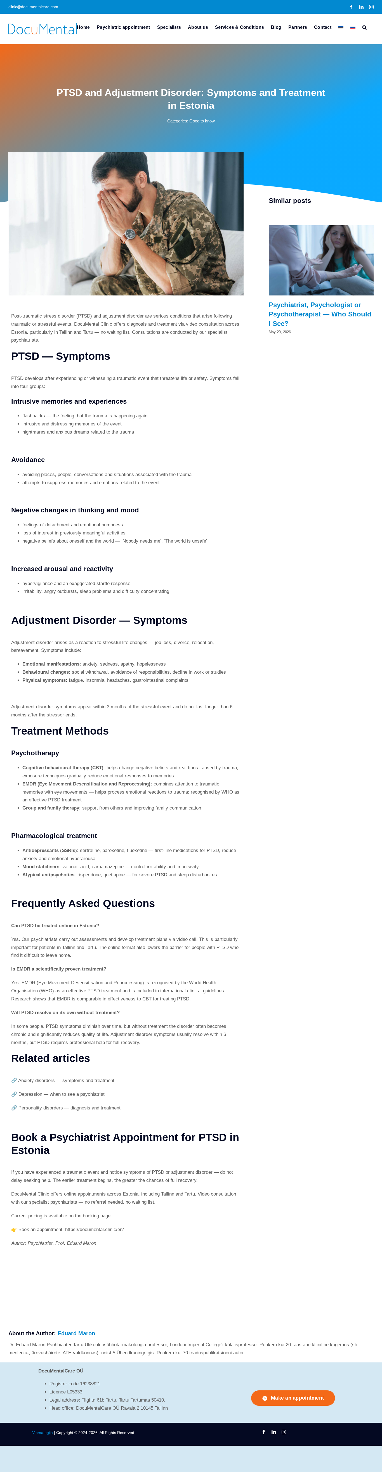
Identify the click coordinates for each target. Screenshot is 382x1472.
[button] (364, 27)
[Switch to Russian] (352, 27)
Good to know (202, 121)
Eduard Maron (76, 1333)
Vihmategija (42, 1432)
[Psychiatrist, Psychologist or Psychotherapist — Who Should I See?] (321, 228)
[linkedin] (274, 1432)
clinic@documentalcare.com (33, 6)
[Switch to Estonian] (340, 27)
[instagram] (284, 1432)
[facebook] (263, 1432)
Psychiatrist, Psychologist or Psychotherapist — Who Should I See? (320, 314)
